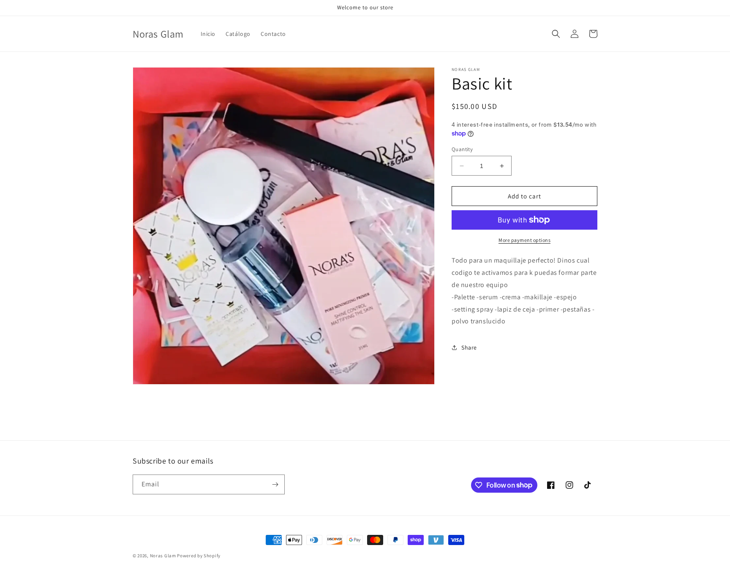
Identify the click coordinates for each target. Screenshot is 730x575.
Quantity (462, 149)
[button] (556, 33)
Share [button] (469, 347)
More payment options (524, 240)
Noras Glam (163, 556)
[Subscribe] (275, 484)
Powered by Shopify (199, 556)
